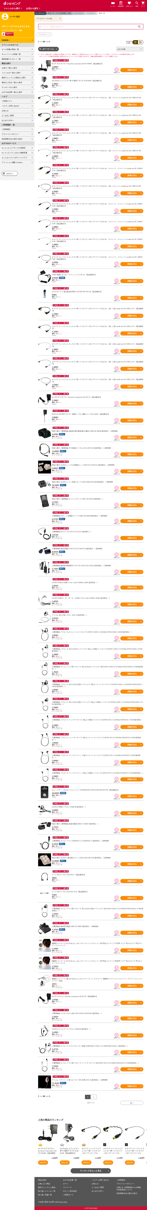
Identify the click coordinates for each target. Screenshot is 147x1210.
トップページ (40, 13)
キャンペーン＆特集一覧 (11, 54)
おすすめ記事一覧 (70, 1180)
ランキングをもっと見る (91, 1171)
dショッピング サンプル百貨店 (13, 148)
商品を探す (42, 1180)
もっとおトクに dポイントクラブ (14, 157)
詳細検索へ (6, 40)
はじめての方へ (8, 120)
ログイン (9, 174)
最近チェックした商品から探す (14, 78)
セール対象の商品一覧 (10, 49)
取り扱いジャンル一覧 (46, 1191)
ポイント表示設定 (70, 1191)
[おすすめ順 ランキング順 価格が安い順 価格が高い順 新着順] (129, 49)
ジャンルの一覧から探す (11, 73)
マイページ (67, 1187)
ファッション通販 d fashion (12, 162)
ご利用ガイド (7, 101)
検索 (139, 27)
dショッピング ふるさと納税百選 (14, 153)
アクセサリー (91, 13)
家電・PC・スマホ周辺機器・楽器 (59, 13)
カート (65, 1184)
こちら (64, 1202)
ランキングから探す (9, 87)
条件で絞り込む (48, 49)
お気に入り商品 (44, 1184)
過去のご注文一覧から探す (12, 82)
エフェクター (78, 13)
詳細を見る (132, 70)
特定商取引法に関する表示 (12, 139)
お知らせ (5, 111)
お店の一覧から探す (9, 68)
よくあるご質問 (8, 116)
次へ (132, 1103)
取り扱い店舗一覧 (45, 1195)
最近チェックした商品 (46, 1187)
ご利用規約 (6, 129)
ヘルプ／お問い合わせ (10, 106)
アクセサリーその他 (44, 18)
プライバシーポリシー (10, 134)
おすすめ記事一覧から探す (12, 92)
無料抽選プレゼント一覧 (11, 59)
